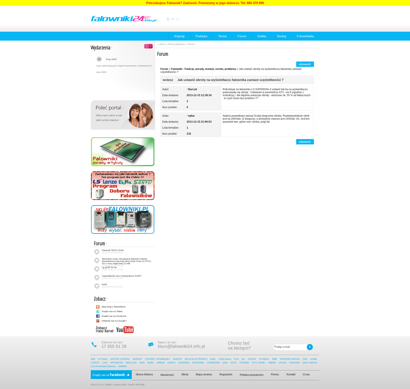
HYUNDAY (264, 359)
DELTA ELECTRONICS (196, 359)
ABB (93, 359)
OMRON (161, 362)
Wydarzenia (100, 47)
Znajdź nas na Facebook (114, 316)
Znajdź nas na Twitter (112, 311)
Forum (241, 36)
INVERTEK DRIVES (290, 359)
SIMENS (122, 366)
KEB (305, 359)
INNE (274, 359)
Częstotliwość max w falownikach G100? (122, 277)
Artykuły (179, 36)
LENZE (313, 359)
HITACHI (252, 359)
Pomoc (275, 374)
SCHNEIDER (213, 362)
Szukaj (281, 36)
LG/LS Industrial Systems (103, 366)
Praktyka (201, 36)
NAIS (142, 362)
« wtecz (161, 44)
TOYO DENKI (258, 362)
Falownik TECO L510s (113, 251)
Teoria (222, 36)
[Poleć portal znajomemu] (123, 115)
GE (243, 359)
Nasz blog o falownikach (114, 306)
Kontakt (291, 374)
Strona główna (176, 44)
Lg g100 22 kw (112, 268)
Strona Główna (144, 374)
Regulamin (226, 374)
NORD (150, 362)
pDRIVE (172, 362)
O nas (306, 374)
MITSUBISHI (117, 362)
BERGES (137, 359)
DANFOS (177, 359)
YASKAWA (294, 362)
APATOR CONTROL (120, 359)
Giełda (261, 36)
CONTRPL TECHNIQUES (157, 359)
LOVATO (95, 362)
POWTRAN (183, 362)
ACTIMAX (103, 359)
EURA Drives (225, 359)
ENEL (213, 359)
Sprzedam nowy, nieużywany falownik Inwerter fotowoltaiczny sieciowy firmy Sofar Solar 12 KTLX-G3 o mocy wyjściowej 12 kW (126, 262)
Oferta (184, 374)
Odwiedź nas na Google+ (114, 321)
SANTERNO (198, 362)
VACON (282, 362)
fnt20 (112, 285)
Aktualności (167, 374)
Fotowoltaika (305, 36)
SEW (225, 362)
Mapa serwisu (204, 374)
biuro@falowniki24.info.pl (181, 346)
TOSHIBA (244, 362)
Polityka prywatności (252, 374)
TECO (233, 362)
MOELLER (131, 362)
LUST (105, 362)
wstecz (168, 80)
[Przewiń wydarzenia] (148, 45)
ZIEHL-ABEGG (310, 362)
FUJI (236, 359)
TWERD (272, 362)
